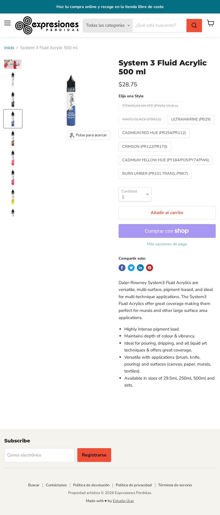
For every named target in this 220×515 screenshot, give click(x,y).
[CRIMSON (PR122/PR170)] (145, 153)
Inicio (9, 47)
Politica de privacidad (134, 485)
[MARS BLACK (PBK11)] (142, 126)
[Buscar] (194, 25)
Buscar (34, 485)
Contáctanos (56, 485)
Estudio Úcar (123, 501)
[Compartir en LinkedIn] (140, 267)
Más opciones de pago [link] (167, 244)
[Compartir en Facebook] (122, 267)
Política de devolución (91, 485)
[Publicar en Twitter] (131, 267)
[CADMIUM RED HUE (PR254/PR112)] (155, 139)
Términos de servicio (175, 485)
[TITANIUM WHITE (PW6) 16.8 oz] (151, 112)
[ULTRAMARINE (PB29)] (192, 126)
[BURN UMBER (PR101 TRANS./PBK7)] (156, 180)
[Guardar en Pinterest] (149, 267)
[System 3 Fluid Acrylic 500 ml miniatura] (13, 64)
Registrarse (94, 455)
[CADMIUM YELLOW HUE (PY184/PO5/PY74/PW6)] (166, 166)
